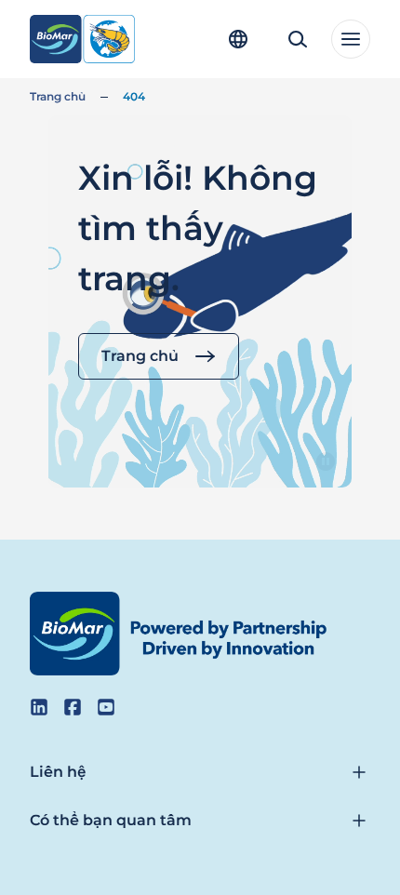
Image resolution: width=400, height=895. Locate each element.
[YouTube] (106, 707)
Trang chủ (58, 96)
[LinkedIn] (39, 707)
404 (134, 96)
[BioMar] (82, 39)
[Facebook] (72, 707)
